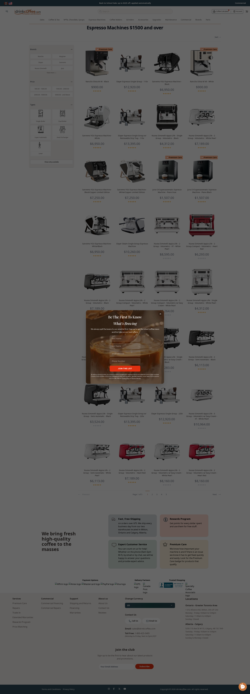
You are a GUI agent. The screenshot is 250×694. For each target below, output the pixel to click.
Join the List (125, 368)
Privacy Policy (125, 378)
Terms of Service (136, 378)
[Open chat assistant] (243, 687)
